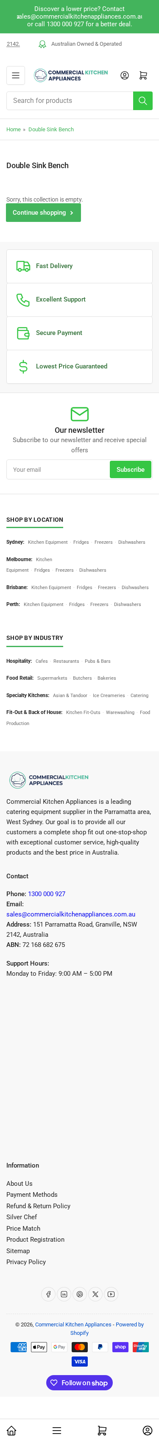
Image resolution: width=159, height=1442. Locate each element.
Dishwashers (131, 542)
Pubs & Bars (98, 661)
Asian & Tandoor (70, 695)
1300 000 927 (46, 894)
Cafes (42, 661)
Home (13, 129)
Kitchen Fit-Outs (83, 712)
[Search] (143, 101)
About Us (19, 1183)
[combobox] (79, 100)
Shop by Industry (34, 637)
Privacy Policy (26, 1262)
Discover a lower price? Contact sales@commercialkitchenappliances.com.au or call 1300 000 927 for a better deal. (79, 16)
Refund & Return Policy (38, 1206)
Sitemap (18, 1251)
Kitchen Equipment (48, 542)
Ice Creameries (109, 695)
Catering (139, 695)
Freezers (104, 542)
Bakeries (107, 678)
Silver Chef (21, 1217)
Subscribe (131, 469)
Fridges (81, 542)
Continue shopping (39, 212)
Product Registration (35, 1239)
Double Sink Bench (51, 129)
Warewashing (120, 712)
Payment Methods (32, 1194)
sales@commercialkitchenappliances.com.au (70, 914)
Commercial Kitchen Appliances (73, 1324)
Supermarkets (52, 678)
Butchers (82, 678)
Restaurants (66, 661)
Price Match (23, 1228)
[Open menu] (15, 75)
